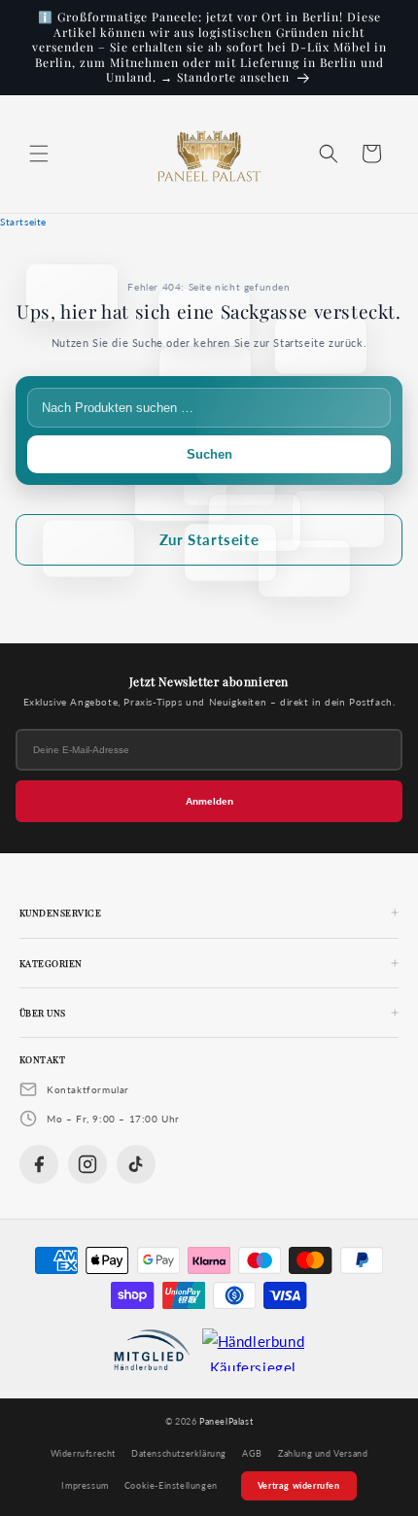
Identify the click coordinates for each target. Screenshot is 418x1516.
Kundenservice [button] (60, 912)
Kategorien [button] (51, 963)
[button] (38, 153)
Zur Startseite (209, 539)
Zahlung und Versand (322, 1454)
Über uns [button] (42, 1012)
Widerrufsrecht (83, 1454)
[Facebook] (38, 1164)
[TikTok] (136, 1164)
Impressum (84, 1486)
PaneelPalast (226, 1421)
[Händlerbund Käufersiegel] (253, 1349)
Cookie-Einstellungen (171, 1486)
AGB (252, 1454)
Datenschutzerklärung (178, 1454)
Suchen (209, 454)
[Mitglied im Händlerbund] (152, 1349)
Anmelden (209, 801)
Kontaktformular (88, 1089)
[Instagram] (87, 1164)
